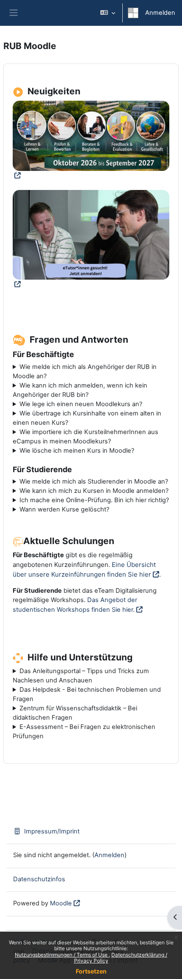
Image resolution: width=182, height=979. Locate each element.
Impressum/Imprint (52, 831)
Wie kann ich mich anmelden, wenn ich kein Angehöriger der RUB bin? (80, 390)
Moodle (61, 903)
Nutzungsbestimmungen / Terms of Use (62, 955)
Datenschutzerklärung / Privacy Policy (121, 958)
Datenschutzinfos (39, 879)
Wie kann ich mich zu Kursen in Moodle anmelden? (93, 491)
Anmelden (160, 12)
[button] (108, 13)
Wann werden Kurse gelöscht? (64, 509)
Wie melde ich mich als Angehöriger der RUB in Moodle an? (85, 371)
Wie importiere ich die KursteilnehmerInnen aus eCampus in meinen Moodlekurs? (85, 436)
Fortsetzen (91, 971)
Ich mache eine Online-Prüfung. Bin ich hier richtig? (94, 500)
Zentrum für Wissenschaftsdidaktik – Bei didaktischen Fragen (75, 712)
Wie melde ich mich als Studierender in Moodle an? (93, 481)
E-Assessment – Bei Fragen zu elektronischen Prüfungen (84, 731)
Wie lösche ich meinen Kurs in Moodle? (76, 450)
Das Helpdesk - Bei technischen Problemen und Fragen (87, 694)
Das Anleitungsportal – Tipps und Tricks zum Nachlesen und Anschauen (81, 675)
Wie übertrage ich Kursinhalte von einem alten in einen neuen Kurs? (87, 418)
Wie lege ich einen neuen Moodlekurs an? (80, 404)
